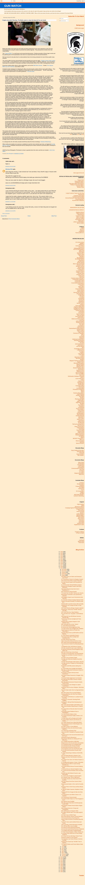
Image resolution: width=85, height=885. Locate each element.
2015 (61, 567)
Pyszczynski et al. (80, 232)
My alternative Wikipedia (78, 200)
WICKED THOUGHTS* (78, 438)
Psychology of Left (79, 219)
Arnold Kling (81, 463)
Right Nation (81, 400)
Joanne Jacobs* (80, 454)
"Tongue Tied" (80, 180)
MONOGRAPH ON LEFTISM (77, 207)
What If (82, 437)
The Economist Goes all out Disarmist (70, 817)
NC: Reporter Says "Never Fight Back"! (70, 777)
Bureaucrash (81, 267)
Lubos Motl (81, 354)
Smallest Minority (80, 415)
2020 (61, 560)
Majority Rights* (80, 515)
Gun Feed (81, 323)
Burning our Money (79, 506)
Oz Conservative (80, 491)
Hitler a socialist (80, 217)
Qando (82, 390)
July (63, 846)
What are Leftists (80, 218)
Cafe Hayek (81, 466)
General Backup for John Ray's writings (74, 198)
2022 (61, 557)
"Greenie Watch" (80, 186)
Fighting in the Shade (79, 309)
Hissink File (81, 488)
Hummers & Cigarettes (78, 333)
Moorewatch (81, 369)
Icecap (82, 335)
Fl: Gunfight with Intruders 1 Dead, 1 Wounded (72, 762)
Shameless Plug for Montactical (68, 737)
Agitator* (82, 243)
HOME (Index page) (79, 28)
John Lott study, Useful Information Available (71, 824)
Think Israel (81, 542)
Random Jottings (80, 395)
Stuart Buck (81, 420)
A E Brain (81, 482)
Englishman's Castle (79, 524)
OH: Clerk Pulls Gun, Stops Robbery (69, 612)
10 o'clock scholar (80, 242)
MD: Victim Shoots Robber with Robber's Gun (72, 704)
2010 (61, 863)
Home (29, 215)
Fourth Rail (81, 311)
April (63, 851)
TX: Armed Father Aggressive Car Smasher (71, 678)
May (63, 849)
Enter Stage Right (80, 305)
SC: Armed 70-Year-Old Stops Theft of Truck (71, 836)
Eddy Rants (81, 302)
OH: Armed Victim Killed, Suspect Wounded (71, 580)
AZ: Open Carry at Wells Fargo (68, 815)
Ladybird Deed (80, 350)
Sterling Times (80, 523)
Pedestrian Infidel (80, 385)
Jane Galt (81, 469)
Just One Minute (80, 346)
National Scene (80, 371)
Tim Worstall (81, 422)
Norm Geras (81, 510)
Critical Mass (81, 284)
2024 (61, 554)
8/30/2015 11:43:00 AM (10, 201)
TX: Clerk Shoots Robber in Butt (68, 714)
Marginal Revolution (79, 473)
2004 (61, 871)
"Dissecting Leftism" (79, 181)
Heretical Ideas (80, 329)
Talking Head (81, 421)
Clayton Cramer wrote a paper (48, 60)
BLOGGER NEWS (79, 259)
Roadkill (82, 403)
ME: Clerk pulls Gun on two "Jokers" (69, 624)
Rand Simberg (80, 394)
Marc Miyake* (81, 455)
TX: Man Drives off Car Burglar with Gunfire (71, 718)
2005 (61, 870)
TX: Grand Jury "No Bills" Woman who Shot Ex (72, 593)
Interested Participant (79, 340)
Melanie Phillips (80, 516)
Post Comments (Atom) (14, 218)
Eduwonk (81, 452)
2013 (61, 858)
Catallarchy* (81, 269)
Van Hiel (82, 229)
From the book (30, 71)
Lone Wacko (81, 353)
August (63, 575)
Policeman (81, 519)
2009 (61, 864)
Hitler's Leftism (80, 330)
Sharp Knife (81, 411)
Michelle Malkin (80, 365)
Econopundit (81, 467)
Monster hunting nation (78, 367)
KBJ (83, 347)
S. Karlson (81, 470)
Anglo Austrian (80, 504)
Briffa (82, 505)
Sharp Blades (80, 409)
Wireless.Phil (9, 169)
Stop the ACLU (80, 419)
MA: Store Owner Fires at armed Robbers (71, 692)
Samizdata (81, 521)
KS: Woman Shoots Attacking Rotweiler (70, 827)
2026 (61, 551)
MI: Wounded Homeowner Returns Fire (70, 747)
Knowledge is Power (79, 348)
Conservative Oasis (79, 280)
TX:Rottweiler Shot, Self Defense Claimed (71, 646)
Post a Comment (6, 213)
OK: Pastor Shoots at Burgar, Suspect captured (72, 608)
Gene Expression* (79, 316)
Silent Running (80, 414)
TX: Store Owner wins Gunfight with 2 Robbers (72, 628)
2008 (61, 865)
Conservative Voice (79, 281)
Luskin (82, 355)
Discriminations (80, 293)
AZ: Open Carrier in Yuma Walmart (69, 726)
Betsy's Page (81, 254)
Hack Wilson (81, 326)
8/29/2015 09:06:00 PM (10, 185)
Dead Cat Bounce (80, 288)
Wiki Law (82, 439)
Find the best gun (80, 310)
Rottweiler (81, 406)
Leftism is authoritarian (78, 221)
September (64, 573)
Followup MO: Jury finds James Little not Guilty (72, 603)
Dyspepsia (81, 300)
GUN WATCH (12, 5)
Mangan (82, 359)
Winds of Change (80, 440)
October (64, 572)
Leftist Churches (80, 213)
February (64, 854)
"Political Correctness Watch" (77, 184)
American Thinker (80, 245)
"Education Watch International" (76, 183)
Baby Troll (81, 250)
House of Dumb (80, 511)
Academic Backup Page (78, 196)
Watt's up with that (80, 433)
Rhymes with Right (79, 399)
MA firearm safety (80, 358)
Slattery (82, 492)
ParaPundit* (81, 384)
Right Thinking (80, 401)
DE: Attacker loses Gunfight (67, 801)
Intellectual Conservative (78, 339)
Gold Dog (81, 320)
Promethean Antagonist (78, 389)
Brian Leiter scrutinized (78, 263)
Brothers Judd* (80, 265)
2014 (61, 857)
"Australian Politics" (79, 182)
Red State (81, 396)
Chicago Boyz (80, 464)
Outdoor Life (81, 381)
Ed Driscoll (81, 299)
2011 (61, 861)
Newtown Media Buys (46, 141)
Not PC (82, 377)
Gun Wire (81, 324)
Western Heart (80, 187)
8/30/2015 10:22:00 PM (10, 210)
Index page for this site (78, 172)
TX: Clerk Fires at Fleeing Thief (68, 730)
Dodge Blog (81, 294)
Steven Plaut (81, 541)
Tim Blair (82, 493)
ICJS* (82, 489)
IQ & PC (82, 512)
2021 (61, 559)
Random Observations (78, 393)
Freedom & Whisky (79, 531)
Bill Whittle (81, 436)
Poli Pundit (81, 387)
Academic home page (79, 195)
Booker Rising (80, 262)
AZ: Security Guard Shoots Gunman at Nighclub (72, 829)
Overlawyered (80, 382)
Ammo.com (81, 247)
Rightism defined (80, 212)
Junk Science (81, 345)
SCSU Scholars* (80, 408)
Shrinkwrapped (80, 413)
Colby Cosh (81, 275)
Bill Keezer (81, 255)
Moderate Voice (80, 366)
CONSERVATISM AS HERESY (76, 210)
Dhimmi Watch (80, 291)
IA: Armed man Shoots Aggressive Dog (70, 627)
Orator (82, 379)
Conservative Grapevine (78, 279)
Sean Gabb (81, 522)
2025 (61, 553)
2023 (61, 556)
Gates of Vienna (80, 314)
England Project (80, 509)
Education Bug (80, 451)
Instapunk (81, 338)
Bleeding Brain (80, 257)
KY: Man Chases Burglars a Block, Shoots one (72, 831)
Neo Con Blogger (80, 372)
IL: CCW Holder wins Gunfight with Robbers (71, 668)
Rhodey (82, 397)
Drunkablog (81, 298)
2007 (61, 867)
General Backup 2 (79, 199)
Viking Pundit (81, 431)
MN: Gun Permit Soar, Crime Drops (69, 652)
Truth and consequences (78, 424)
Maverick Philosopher (79, 363)
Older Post (53, 215)
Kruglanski (81, 231)
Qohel (82, 391)
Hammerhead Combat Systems (76, 328)
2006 (61, 868)
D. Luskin (81, 472)
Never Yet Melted (80, 373)
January (64, 855)
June (63, 848)
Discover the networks (79, 292)
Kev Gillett (81, 487)
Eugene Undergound (79, 306)
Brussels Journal (80, 266)
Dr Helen (82, 296)
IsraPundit (81, 540)
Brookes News (80, 484)
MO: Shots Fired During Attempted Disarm (71, 642)
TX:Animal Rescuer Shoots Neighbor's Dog (71, 769)
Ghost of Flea (81, 317)
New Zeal (81, 375)
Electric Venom (80, 303)
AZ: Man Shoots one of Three (68, 639)
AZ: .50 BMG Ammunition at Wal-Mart (70, 741)
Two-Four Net (80, 425)
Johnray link (81, 194)
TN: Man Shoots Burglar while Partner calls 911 (72, 661)
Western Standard (79, 434)
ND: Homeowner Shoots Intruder (69, 591)
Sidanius (82, 230)
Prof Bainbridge (80, 388)
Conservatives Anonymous (77, 283)
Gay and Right (80, 315)
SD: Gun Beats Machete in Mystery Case (71, 755)
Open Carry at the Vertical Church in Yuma (71, 641)
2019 (61, 562)
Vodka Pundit (81, 432)
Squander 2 (81, 417)
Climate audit (81, 273)
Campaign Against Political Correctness (74, 507)
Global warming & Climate (78, 318)
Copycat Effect (8, 53)
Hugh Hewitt (81, 332)
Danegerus (81, 287)
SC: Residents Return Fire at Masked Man (71, 744)
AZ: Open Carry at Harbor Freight (69, 657)
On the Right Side (80, 378)
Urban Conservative (79, 426)
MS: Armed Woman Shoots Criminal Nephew (72, 816)
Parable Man (81, 383)
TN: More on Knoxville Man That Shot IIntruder (72, 653)
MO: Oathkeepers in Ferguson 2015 (69, 810)
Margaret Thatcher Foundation (77, 360)
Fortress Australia (80, 486)
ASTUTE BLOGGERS (78, 249)
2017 (61, 565)
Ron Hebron (81, 405)
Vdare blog (81, 428)
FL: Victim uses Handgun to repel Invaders (71, 775)
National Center (80, 370)
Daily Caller (81, 286)
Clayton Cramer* (80, 272)
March (63, 852)
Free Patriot (81, 312)
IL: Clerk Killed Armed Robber (68, 625)
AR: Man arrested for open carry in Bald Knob (72, 648)
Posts (61, 18)
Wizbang (82, 442)
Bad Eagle (81, 251)
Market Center (80, 361)
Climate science (80, 274)
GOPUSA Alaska (80, 321)
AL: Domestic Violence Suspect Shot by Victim (72, 599)
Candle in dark (80, 268)
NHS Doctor (81, 517)
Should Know (81, 412)
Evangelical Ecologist (79, 308)
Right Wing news (80, 402)
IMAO (82, 334)
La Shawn (81, 351)
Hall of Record (80, 327)
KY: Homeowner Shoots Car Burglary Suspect (72, 579)
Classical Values (80, 271)
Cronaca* (81, 285)
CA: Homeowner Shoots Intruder (69, 797)
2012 (61, 860)
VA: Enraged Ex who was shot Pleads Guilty (71, 748)
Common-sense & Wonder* (77, 278)
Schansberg (81, 407)
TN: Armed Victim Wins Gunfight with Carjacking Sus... (70, 637)
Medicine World (80, 364)
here (71, 134)
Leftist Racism (80, 214)
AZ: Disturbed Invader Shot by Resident (70, 745)
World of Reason (80, 443)
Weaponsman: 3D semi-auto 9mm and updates (72, 742)
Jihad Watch (81, 341)
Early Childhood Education (77, 450)
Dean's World (81, 290)
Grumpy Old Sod (80, 322)
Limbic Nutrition (80, 513)
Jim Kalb (82, 342)
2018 (61, 563)
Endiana (82, 304)
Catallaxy (81, 485)
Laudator (82, 352)
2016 (61, 566)
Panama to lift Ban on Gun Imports (69, 837)
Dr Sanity (82, 297)
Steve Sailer (81, 418)
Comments (63, 20)
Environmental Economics (78, 468)
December (64, 569)
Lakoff (82, 227)
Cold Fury (81, 277)
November (64, 570)
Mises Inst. (81, 474)
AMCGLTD (81, 244)
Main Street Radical (79, 357)
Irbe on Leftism (80, 223)
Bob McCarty (81, 261)
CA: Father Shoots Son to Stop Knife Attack (71, 722)
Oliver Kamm (81, 518)
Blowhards (81, 260)
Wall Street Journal (37, 65)
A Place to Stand (80, 533)
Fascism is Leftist (80, 215)
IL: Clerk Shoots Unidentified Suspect (70, 635)
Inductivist (81, 336)
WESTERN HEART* (79, 494)
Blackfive (82, 256)
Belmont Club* (80, 253)
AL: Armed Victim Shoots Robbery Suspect (71, 584)
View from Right (80, 430)
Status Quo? (81, 220)
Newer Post (4, 215)
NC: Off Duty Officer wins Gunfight (69, 826)
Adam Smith (81, 462)
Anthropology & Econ (79, 248)
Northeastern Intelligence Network (76, 376)
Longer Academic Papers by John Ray (75, 193)
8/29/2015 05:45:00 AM (10, 166)
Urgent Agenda (80, 427)
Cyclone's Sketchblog (79, 495)
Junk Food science (79, 344)
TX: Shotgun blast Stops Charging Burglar (71, 830)
